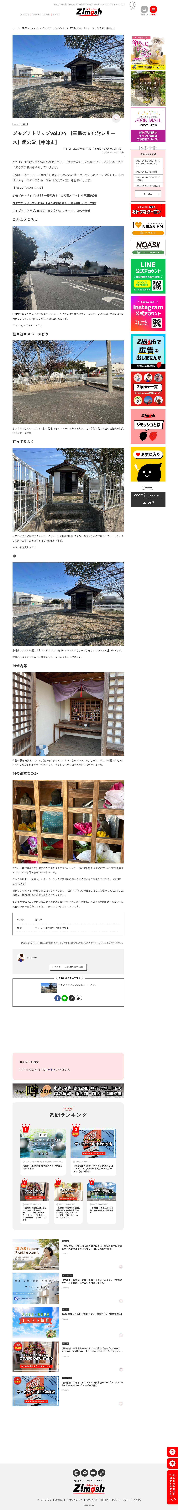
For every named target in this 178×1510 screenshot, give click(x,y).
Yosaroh (16, 124)
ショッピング (67, 1378)
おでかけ (65, 1309)
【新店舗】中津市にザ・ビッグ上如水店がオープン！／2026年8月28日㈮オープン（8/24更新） (92, 1384)
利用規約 (104, 1500)
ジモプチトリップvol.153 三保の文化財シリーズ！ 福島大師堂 (51, 210)
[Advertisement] (68, 1031)
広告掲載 (59, 1500)
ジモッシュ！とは (44, 1500)
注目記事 (46, 14)
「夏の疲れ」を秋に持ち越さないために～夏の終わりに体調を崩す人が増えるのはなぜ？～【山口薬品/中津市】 (92, 1247)
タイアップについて (74, 1500)
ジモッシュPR (67, 1275)
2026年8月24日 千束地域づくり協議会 (148, 178)
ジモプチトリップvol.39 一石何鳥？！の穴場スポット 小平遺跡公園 (55, 195)
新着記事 (36, 14)
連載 (24, 124)
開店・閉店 (25, 14)
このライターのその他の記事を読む (68, 967)
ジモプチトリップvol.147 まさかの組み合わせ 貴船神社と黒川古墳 (54, 203)
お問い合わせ (91, 1500)
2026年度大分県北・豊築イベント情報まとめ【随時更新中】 (92, 1314)
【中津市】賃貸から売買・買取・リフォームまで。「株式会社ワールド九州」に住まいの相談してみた (92, 1281)
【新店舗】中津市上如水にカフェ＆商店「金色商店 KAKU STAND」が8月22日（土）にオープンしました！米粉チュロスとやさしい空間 (92, 1350)
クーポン (56, 14)
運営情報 (137, 1500)
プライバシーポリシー (121, 1500)
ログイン (50, 1069)
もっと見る (148, 194)
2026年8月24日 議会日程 (146, 172)
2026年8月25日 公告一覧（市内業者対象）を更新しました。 (148, 163)
